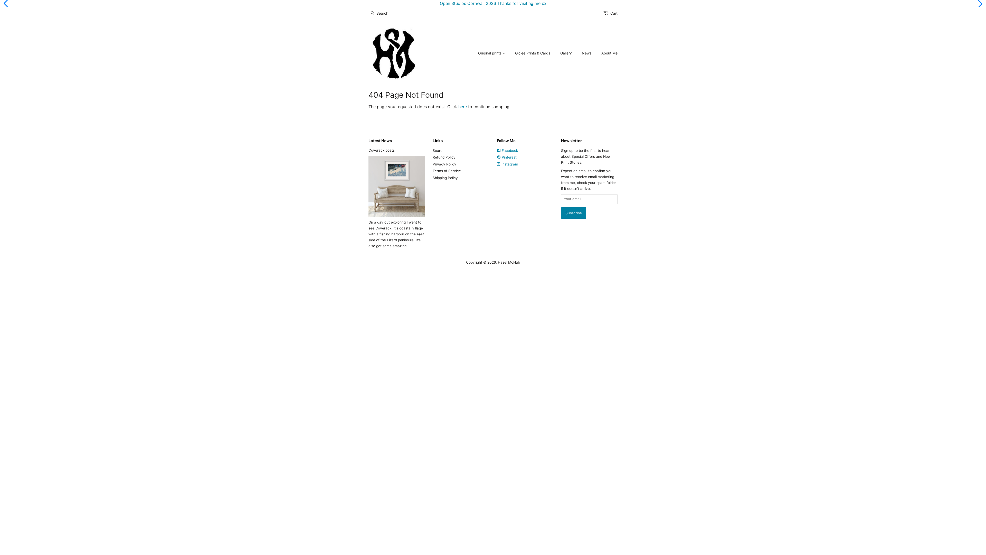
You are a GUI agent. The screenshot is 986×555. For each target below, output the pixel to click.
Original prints (490, 53)
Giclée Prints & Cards (532, 53)
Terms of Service (447, 171)
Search (438, 151)
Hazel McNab (509, 262)
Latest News (380, 140)
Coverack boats (381, 150)
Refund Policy (444, 157)
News (586, 53)
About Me (609, 53)
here (462, 106)
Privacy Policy (444, 164)
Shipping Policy (445, 178)
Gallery (566, 53)
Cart (614, 13)
